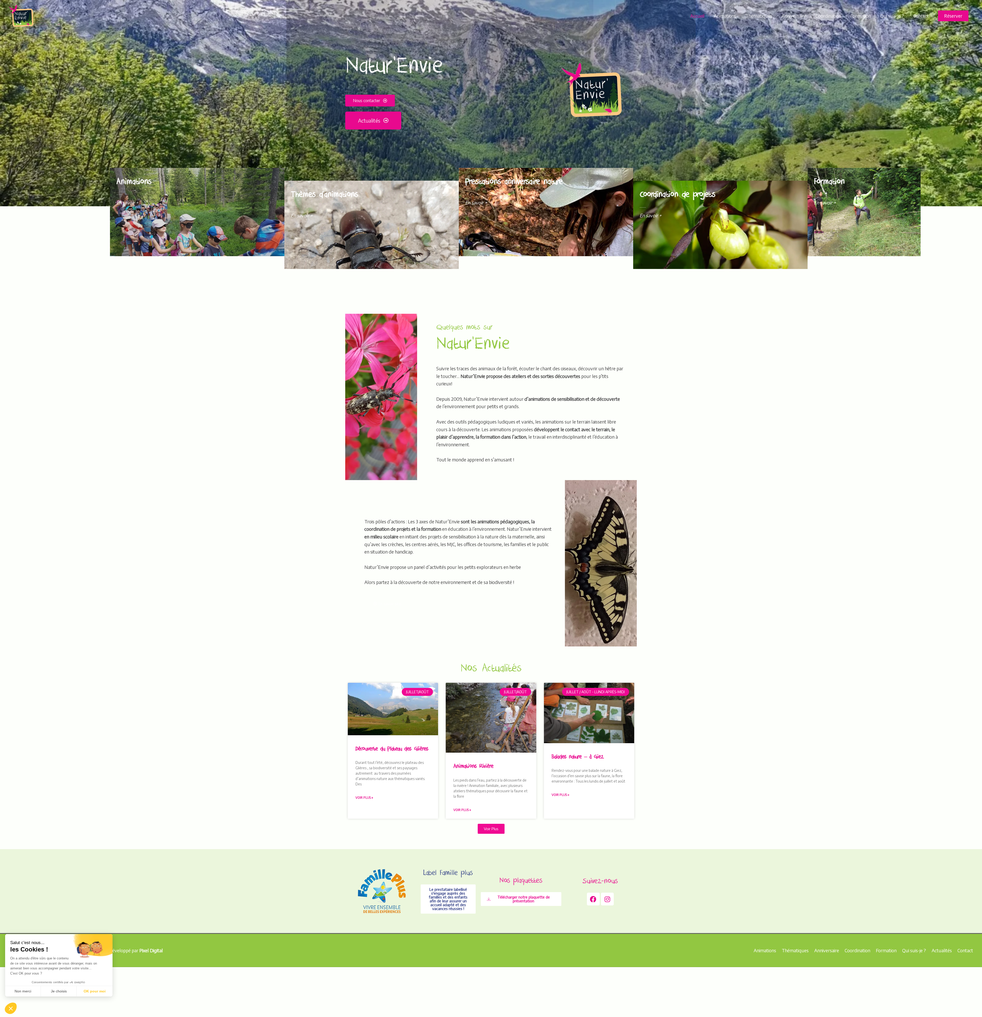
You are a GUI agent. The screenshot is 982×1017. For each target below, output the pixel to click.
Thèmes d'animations (324, 195)
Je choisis (59, 991)
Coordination (828, 16)
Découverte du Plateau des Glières (392, 749)
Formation (860, 16)
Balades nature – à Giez (577, 757)
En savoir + (127, 202)
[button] (953, 15)
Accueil (697, 16)
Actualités (942, 950)
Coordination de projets (677, 195)
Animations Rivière (473, 767)
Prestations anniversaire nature (514, 182)
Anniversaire (794, 16)
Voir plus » (364, 797)
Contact (921, 16)
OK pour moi (95, 991)
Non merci (23, 991)
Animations (725, 16)
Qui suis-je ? (892, 16)
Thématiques (758, 16)
